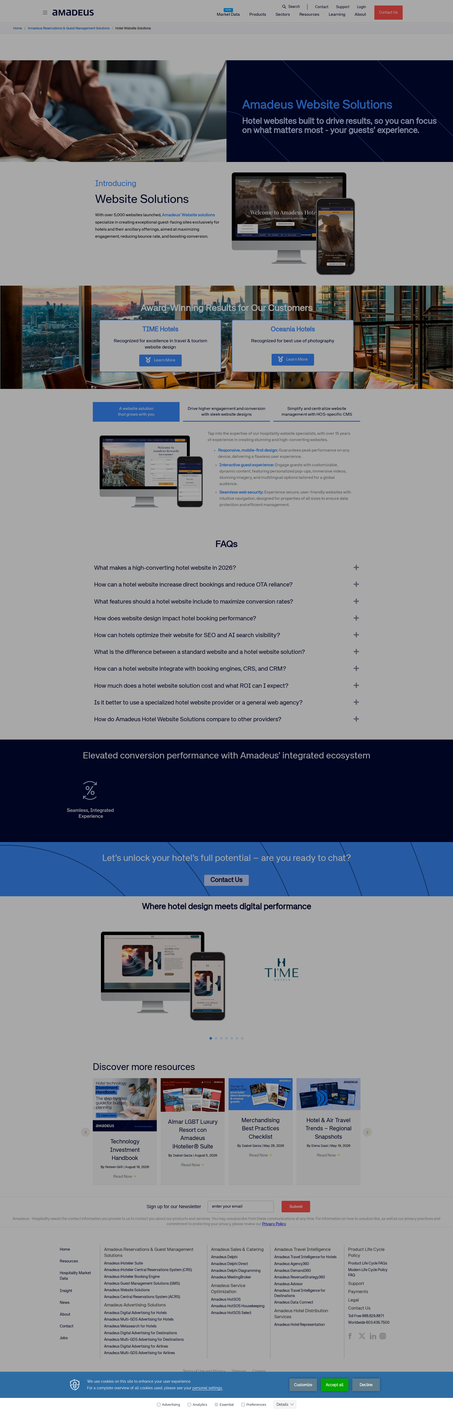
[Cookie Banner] (226, 1391)
